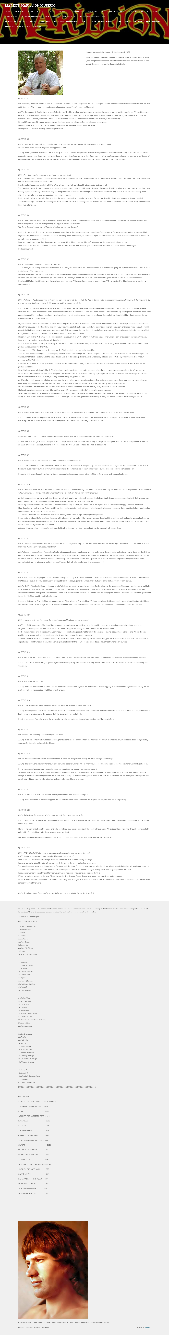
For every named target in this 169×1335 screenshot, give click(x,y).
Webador (148, 1327)
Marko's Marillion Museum (30, 5)
